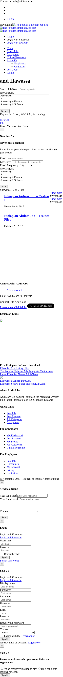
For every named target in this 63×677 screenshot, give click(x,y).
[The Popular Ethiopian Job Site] (24, 27)
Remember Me (11, 554)
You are (4, 629)
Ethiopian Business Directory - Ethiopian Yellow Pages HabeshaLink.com (22, 382)
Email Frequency (9, 165)
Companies (13, 54)
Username (5, 540)
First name (5, 589)
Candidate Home (16, 447)
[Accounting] (24, 95)
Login (10, 19)
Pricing (10, 470)
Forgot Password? (9, 560)
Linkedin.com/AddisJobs (13, 307)
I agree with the (19, 636)
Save (3, 186)
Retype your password (12, 622)
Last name (5, 596)
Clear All (5, 120)
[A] (24, 98)
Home (10, 48)
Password (5, 547)
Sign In (4, 557)
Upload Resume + (16, 57)
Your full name (8, 495)
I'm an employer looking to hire (20, 668)
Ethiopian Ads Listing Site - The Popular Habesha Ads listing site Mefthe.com (26, 370)
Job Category (7, 92)
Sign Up (5, 639)
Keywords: (6, 114)
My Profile (12, 441)
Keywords (5, 162)
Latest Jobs (12, 51)
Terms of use (28, 636)
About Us (12, 60)
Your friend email (9, 499)
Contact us (20, 66)
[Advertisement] (31, 262)
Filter (3, 123)
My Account (13, 467)
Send (3, 517)
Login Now (34, 642)
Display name (7, 583)
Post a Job (12, 69)
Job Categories (14, 419)
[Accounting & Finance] (24, 101)
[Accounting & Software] (24, 104)
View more (56, 192)
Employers (20, 63)
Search (4, 111)
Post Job (11, 413)
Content (4, 511)
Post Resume (13, 416)
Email (3, 158)
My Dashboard (15, 435)
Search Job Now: (9, 89)
